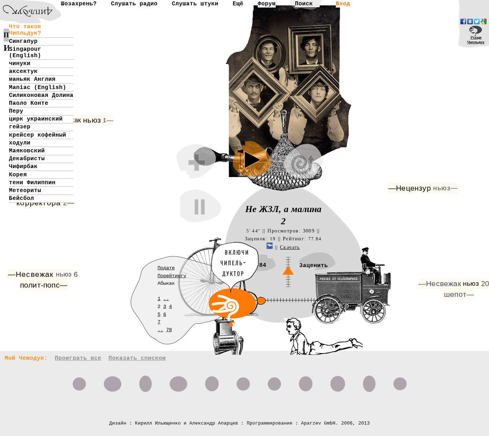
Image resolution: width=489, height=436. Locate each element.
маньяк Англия (32, 79)
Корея (18, 175)
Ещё (238, 4)
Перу (16, 111)
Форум (267, 4)
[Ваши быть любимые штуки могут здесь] (178, 381)
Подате (166, 268)
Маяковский (27, 151)
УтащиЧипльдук (475, 39)
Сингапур (23, 41)
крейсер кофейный (37, 135)
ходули (19, 143)
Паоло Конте (28, 103)
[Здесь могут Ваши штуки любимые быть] (369, 381)
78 (169, 330)
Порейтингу (172, 276)
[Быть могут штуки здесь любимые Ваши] (243, 381)
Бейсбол (21, 198)
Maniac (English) (37, 87)
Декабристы (27, 159)
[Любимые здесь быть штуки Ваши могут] (400, 381)
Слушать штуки (195, 4)
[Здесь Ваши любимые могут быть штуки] (79, 381)
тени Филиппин (32, 183)
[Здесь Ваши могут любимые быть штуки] (337, 381)
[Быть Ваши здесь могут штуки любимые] (274, 381)
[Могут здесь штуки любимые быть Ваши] (145, 381)
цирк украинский (36, 119)
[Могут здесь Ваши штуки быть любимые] (212, 381)
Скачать (290, 247)
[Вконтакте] (470, 21)
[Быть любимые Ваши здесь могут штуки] (112, 381)
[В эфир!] (278, 333)
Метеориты (25, 190)
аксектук (23, 71)
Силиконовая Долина (41, 95)
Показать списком (137, 358)
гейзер (19, 127)
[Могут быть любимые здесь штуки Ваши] (306, 381)
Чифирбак (23, 166)
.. (166, 299)
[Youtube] (483, 21)
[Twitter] (477, 21)
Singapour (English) (25, 52)
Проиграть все (78, 358)
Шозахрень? (79, 4)
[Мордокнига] (463, 21)
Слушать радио (134, 4)
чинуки (19, 63)
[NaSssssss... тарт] (23, 5)
